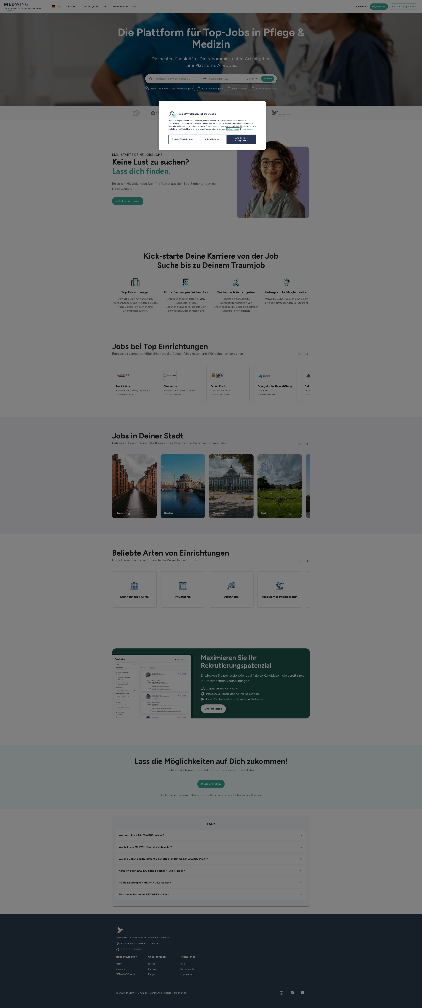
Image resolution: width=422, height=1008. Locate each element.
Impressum (247, 129)
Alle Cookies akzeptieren (241, 139)
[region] (212, 125)
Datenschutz (233, 129)
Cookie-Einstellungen (183, 139)
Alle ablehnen (212, 139)
